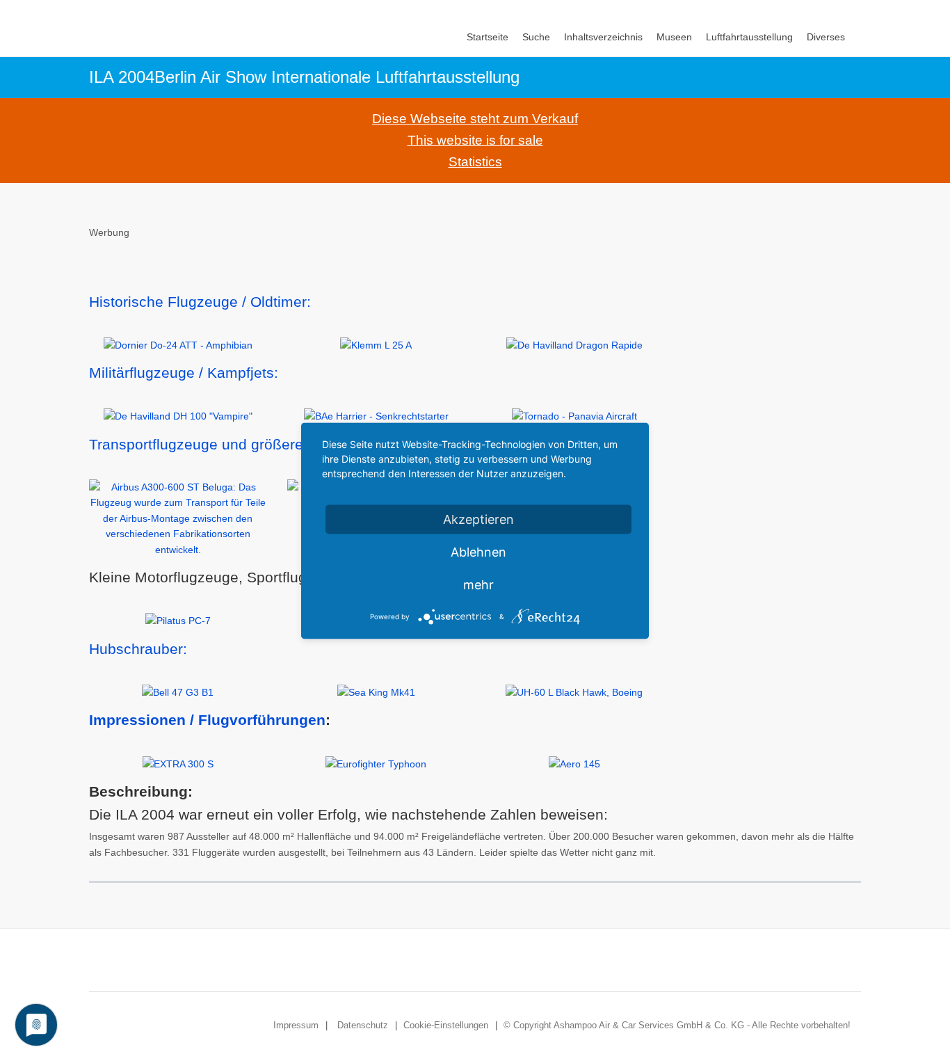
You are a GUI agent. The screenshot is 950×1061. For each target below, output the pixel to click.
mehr (478, 584)
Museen (674, 36)
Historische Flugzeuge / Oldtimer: (200, 302)
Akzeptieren (478, 518)
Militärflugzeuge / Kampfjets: (183, 373)
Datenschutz (362, 1025)
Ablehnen (478, 551)
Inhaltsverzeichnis (603, 36)
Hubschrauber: (138, 649)
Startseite (487, 36)
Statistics (475, 161)
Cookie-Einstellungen (445, 1025)
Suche (536, 36)
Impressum (296, 1025)
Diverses (826, 36)
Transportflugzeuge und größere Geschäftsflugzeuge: (266, 444)
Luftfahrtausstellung (749, 36)
